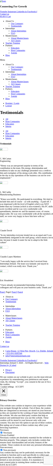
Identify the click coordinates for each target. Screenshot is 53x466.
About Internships (18, 31)
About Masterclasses (20, 38)
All (6, 119)
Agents (14, 53)
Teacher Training (12, 43)
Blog (7, 55)
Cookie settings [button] (7, 387)
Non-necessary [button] (6, 447)
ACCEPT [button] (19, 387)
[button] (26, 60)
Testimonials (16, 26)
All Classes (16, 40)
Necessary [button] (4, 430)
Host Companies (18, 50)
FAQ (13, 33)
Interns (8, 126)
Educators (15, 48)
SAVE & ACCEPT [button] (8, 465)
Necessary (7, 433)
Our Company (17, 23)
